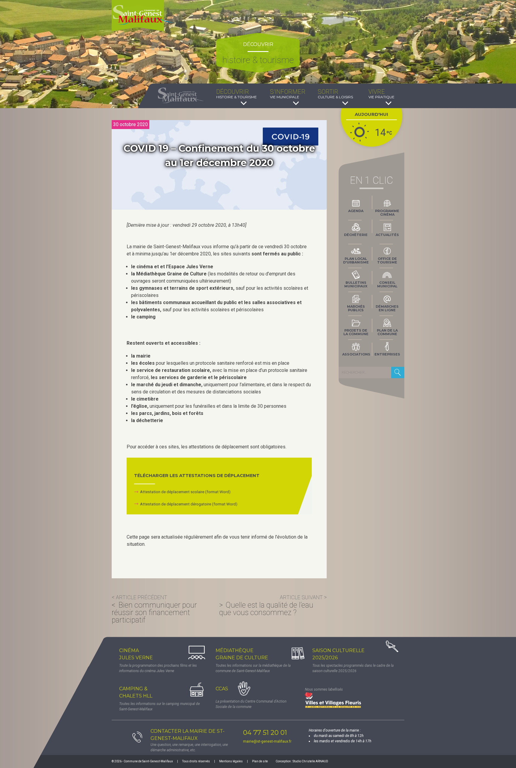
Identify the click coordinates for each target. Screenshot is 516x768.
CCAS (222, 689)
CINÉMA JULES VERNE (136, 654)
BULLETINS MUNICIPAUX (355, 284)
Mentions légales (231, 761)
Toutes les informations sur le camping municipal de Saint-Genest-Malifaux (159, 706)
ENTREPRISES (387, 354)
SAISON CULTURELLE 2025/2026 (338, 654)
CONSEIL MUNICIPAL (387, 284)
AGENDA (355, 211)
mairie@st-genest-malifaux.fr (267, 741)
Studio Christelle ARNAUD (310, 761)
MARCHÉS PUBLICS (356, 308)
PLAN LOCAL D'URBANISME (356, 260)
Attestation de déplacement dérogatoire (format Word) (188, 504)
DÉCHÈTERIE (356, 235)
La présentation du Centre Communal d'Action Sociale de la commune (251, 704)
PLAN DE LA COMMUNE (387, 332)
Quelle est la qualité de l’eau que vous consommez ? (266, 608)
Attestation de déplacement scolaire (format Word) (185, 491)
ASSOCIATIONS (356, 354)
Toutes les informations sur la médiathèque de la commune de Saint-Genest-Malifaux (253, 668)
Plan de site (260, 761)
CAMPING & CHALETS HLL (135, 692)
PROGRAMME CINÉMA (387, 213)
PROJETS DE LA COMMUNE (355, 332)
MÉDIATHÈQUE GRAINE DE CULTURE (242, 654)
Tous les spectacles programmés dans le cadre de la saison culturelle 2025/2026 (353, 668)
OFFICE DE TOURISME (387, 260)
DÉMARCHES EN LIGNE (387, 308)
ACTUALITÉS (387, 235)
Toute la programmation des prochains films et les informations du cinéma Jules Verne (158, 668)
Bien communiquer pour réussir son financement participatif (154, 612)
